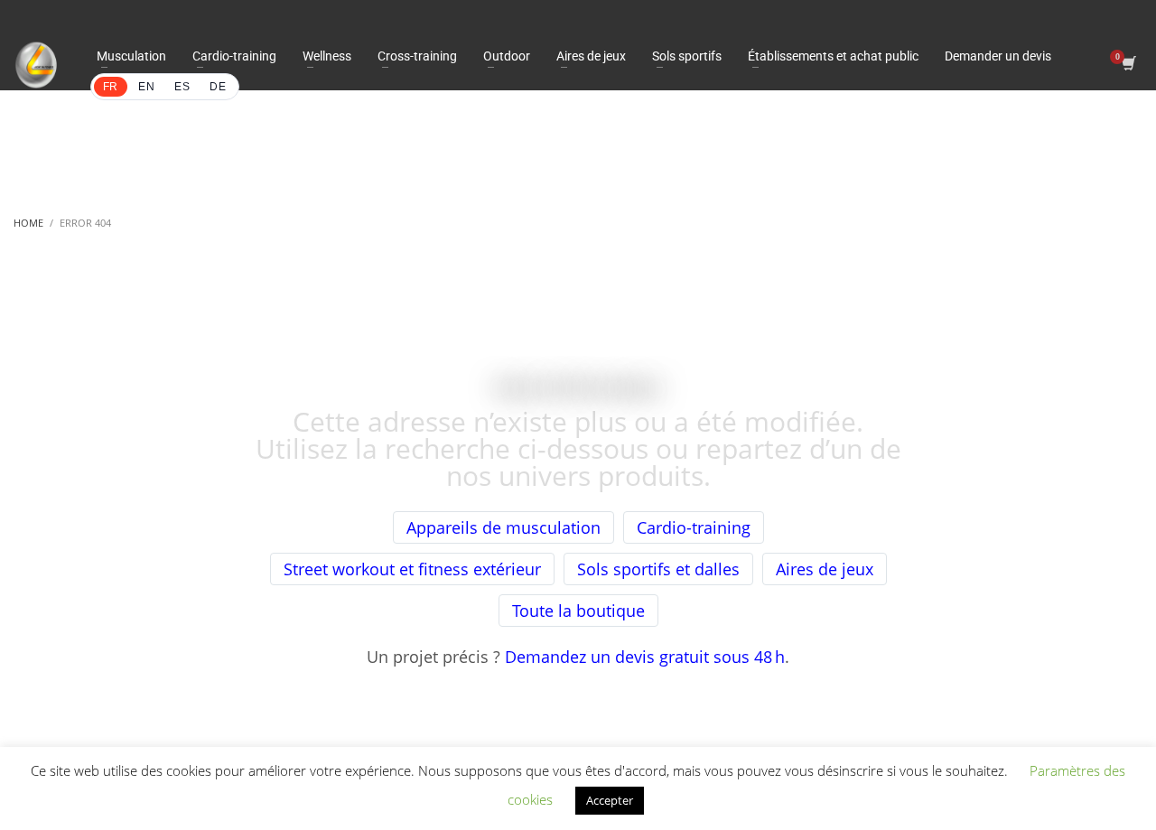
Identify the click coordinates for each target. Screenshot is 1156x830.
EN (146, 86)
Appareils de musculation (503, 527)
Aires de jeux (824, 569)
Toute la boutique (578, 610)
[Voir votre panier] (1127, 65)
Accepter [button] (609, 800)
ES (182, 86)
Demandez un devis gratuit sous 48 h (645, 656)
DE (218, 86)
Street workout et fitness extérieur (412, 569)
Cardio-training (693, 527)
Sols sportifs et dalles (658, 569)
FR (110, 86)
